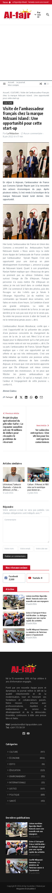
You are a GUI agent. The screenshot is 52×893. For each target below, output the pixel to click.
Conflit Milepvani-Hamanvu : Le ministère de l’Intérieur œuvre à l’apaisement (37, 632)
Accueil (11, 82)
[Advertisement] (26, 52)
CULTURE (15, 92)
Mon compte (13, 85)
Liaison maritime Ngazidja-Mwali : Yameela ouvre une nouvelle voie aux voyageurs (37, 598)
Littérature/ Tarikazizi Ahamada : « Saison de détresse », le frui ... (12, 487)
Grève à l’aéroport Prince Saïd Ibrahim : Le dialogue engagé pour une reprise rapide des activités (37, 846)
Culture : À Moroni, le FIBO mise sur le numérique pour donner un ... (38, 487)
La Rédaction (13, 133)
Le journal (20, 82)
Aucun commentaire (33, 133)
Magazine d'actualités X (26, 889)
